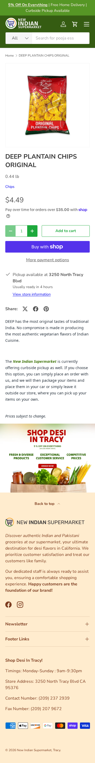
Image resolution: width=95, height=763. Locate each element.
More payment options (47, 260)
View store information (32, 294)
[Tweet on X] (25, 309)
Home (9, 55)
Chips (10, 186)
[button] (75, 24)
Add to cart (65, 230)
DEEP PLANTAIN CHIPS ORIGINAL (44, 55)
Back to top (45, 503)
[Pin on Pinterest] (46, 309)
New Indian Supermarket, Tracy (38, 750)
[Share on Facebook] (35, 309)
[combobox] (47, 38)
